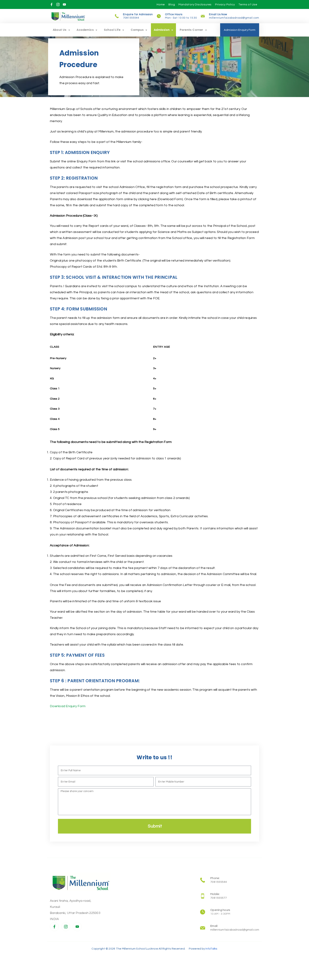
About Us (60, 30)
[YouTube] (64, 4)
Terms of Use (247, 4)
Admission (162, 30)
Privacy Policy (225, 4)
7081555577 (218, 897)
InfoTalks (211, 948)
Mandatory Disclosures (195, 4)
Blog (171, 4)
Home (161, 4)
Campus (137, 30)
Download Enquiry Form (67, 706)
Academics (85, 30)
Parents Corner (191, 30)
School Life (112, 30)
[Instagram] (58, 4)
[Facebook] (51, 4)
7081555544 (131, 17)
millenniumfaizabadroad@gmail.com (234, 17)
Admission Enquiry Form (240, 29)
